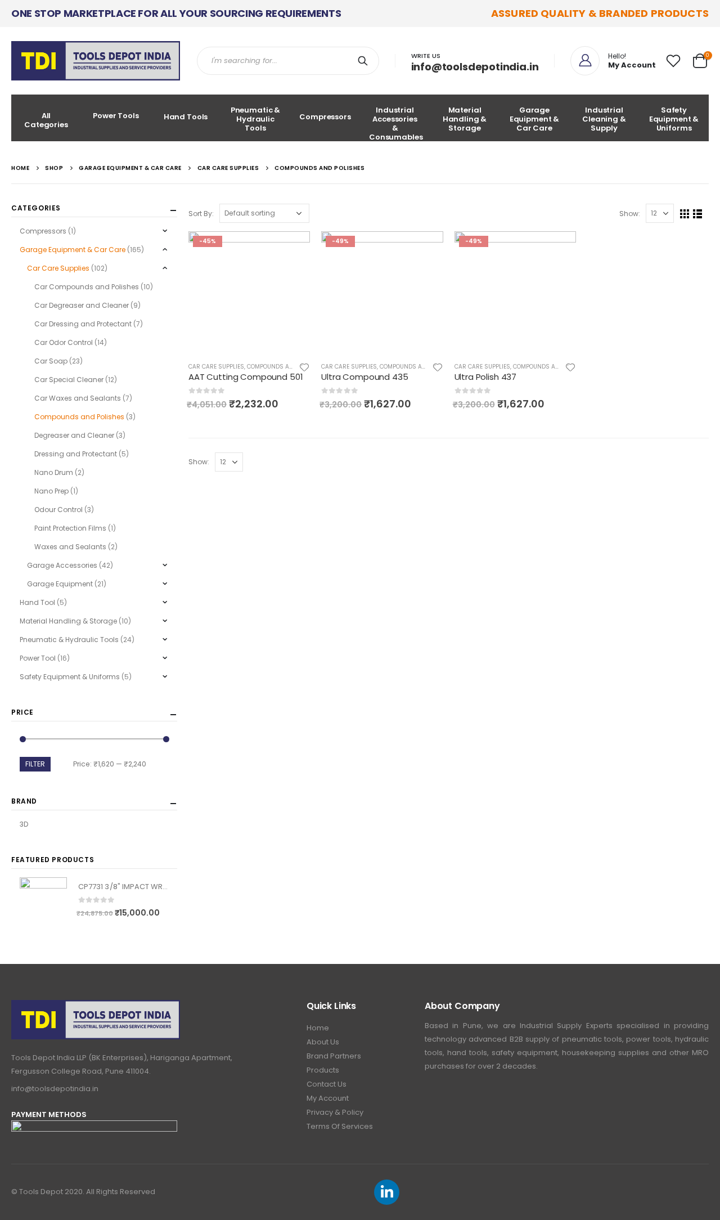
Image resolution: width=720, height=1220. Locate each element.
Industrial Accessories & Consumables (396, 123)
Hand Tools (186, 116)
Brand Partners (334, 1056)
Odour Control (58, 509)
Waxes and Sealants (70, 546)
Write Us (425, 55)
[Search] (365, 60)
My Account (328, 1098)
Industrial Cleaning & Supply (604, 119)
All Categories (46, 120)
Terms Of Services (340, 1126)
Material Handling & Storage (465, 119)
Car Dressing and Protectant (83, 324)
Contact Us (326, 1084)
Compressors (325, 116)
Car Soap (51, 361)
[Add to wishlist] (304, 366)
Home (318, 1027)
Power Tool (38, 658)
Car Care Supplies (216, 366)
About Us (323, 1042)
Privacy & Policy (335, 1112)
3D (24, 824)
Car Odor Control (63, 342)
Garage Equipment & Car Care (535, 119)
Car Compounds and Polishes (86, 286)
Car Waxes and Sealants (77, 398)
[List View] (697, 214)
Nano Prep (51, 491)
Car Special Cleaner (69, 379)
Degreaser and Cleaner (74, 435)
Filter (35, 764)
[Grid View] (685, 214)
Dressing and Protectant (75, 454)
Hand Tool (37, 602)
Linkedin (386, 1192)
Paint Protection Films (70, 528)
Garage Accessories (62, 565)
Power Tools (116, 115)
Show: (629, 213)
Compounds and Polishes (286, 366)
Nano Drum (53, 472)
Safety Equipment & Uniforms (674, 119)
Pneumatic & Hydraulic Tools (256, 119)
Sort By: (201, 213)
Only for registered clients (291, 250)
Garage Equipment (60, 584)
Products (323, 1070)
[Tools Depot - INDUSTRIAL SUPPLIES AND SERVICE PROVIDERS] (95, 60)
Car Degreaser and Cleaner (81, 305)
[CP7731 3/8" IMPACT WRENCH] (43, 901)
